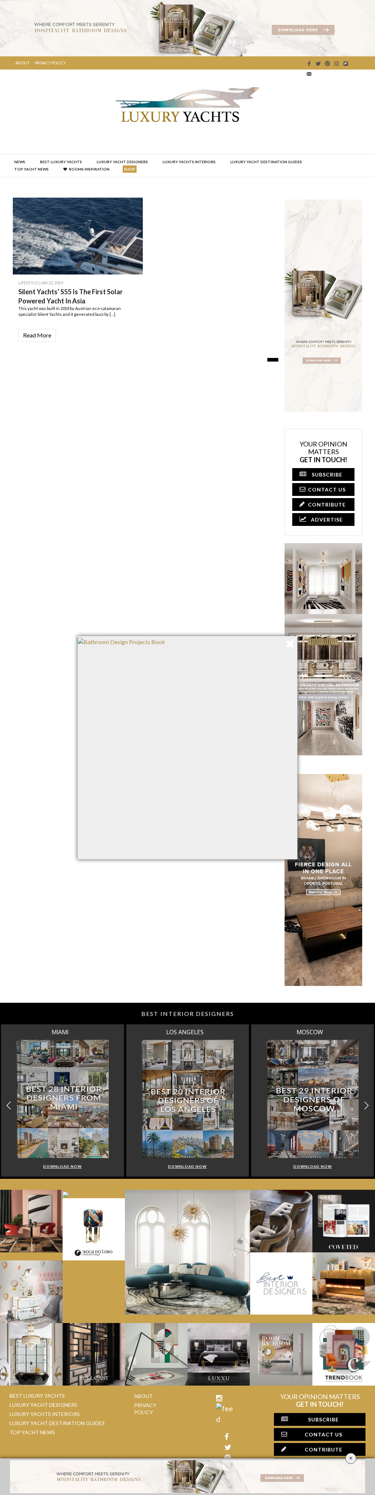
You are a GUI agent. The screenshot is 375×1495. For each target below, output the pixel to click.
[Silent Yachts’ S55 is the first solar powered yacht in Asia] (131, 263)
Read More (37, 335)
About (22, 62)
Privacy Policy (50, 62)
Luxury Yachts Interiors (189, 162)
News (19, 162)
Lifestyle (28, 282)
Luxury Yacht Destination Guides (266, 162)
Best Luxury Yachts (61, 162)
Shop (129, 169)
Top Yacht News (31, 169)
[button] (366, 1105)
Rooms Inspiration (89, 169)
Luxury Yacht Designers (122, 162)
